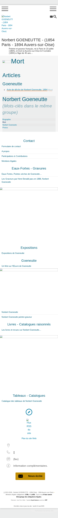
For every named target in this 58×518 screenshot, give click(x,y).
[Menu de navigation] (5, 9)
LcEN (33, 494)
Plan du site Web (29, 438)
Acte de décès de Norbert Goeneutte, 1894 (27, 90)
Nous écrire (35, 476)
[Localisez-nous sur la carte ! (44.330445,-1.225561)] (29, 412)
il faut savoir (47, 494)
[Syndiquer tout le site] (29, 427)
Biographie (6, 119)
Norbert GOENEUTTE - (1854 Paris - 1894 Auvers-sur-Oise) (28, 46)
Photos (5, 128)
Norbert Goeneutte (9, 125)
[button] (55, 17)
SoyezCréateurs (35, 500)
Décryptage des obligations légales (28, 497)
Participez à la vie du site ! (44, 511)
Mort (50, 90)
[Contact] (51, 17)
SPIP (46, 500)
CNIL (27, 494)
